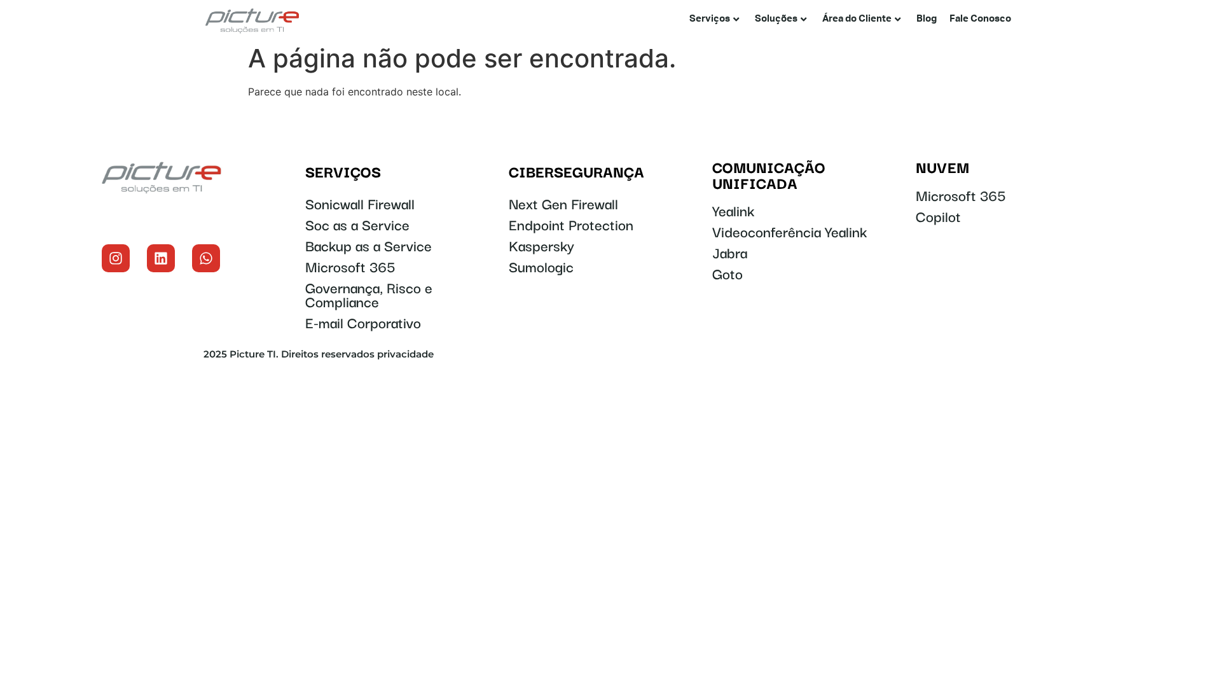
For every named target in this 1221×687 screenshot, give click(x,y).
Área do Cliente (857, 19)
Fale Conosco (980, 19)
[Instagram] (116, 258)
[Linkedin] (161, 258)
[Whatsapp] (206, 258)
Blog (926, 19)
